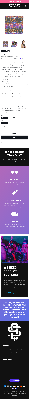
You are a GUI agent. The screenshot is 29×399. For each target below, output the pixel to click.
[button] (2, 5)
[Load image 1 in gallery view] (5, 44)
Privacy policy (22, 391)
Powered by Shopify (14, 391)
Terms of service (7, 393)
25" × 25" (4, 123)
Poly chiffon (13, 117)
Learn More (9, 292)
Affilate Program (6, 372)
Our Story (5, 375)
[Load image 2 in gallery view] (14, 44)
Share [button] (3, 142)
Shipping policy (14, 393)
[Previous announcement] (2, 1)
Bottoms (5, 366)
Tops (4, 362)
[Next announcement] (26, 1)
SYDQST (9, 391)
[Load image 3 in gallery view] (23, 44)
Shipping (8, 56)
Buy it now (14, 137)
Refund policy (15, 395)
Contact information (22, 393)
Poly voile (4, 117)
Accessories (5, 369)
